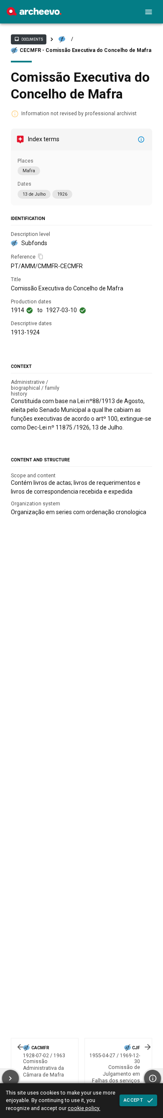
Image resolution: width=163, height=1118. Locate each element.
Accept (133, 1100)
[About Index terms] (141, 139)
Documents (28, 38)
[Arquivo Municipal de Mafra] (34, 13)
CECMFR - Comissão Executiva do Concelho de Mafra (85, 50)
